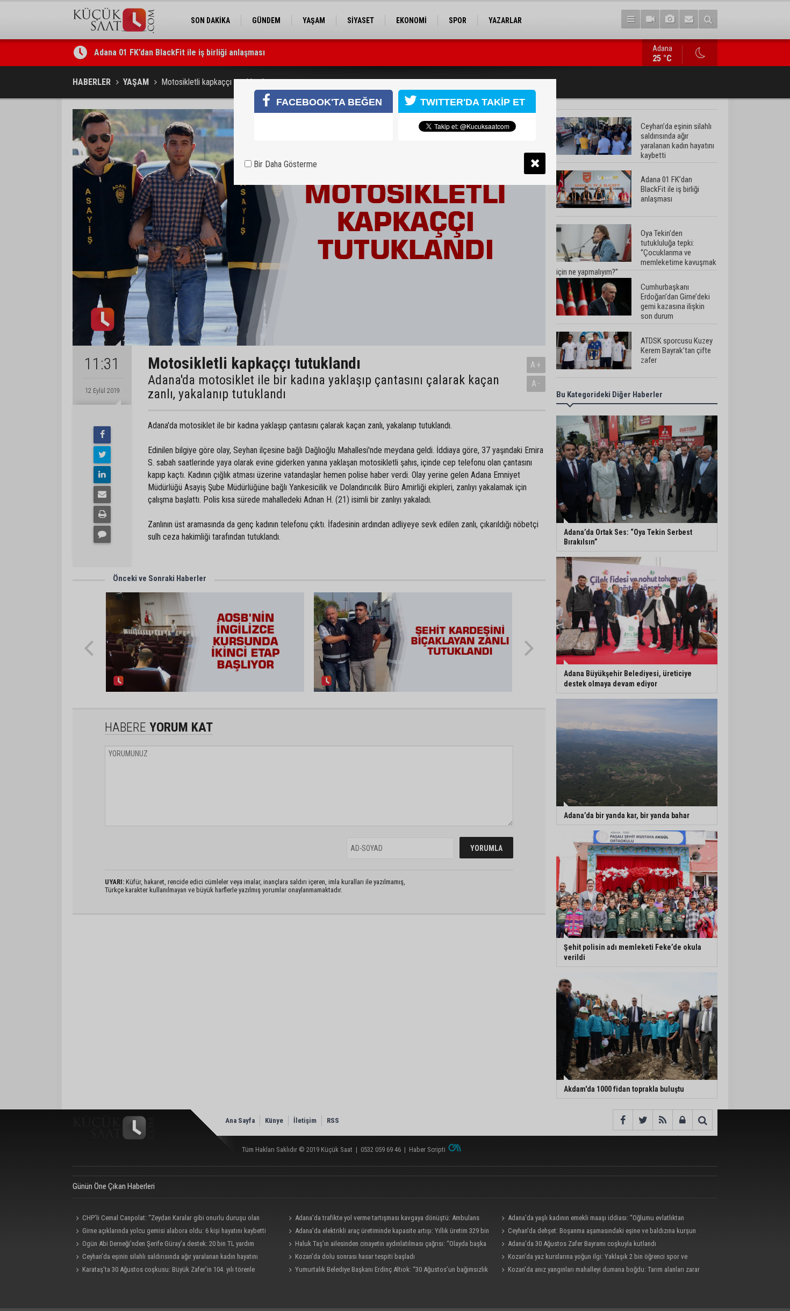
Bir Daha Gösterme (284, 164)
